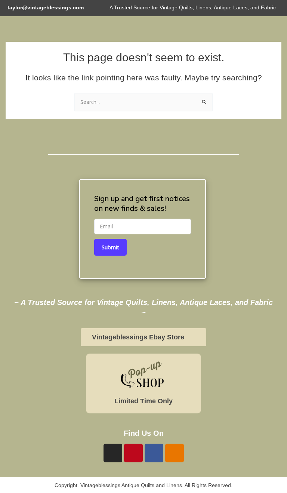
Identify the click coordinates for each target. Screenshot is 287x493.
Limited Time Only (143, 401)
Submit (110, 247)
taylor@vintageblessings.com (45, 7)
